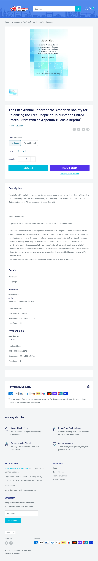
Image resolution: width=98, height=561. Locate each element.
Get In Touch (58, 472)
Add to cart (28, 168)
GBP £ (8, 532)
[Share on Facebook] (74, 129)
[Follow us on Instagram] (11, 543)
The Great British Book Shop (16, 468)
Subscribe (12, 520)
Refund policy (59, 479)
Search (56, 468)
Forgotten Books (15, 126)
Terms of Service (60, 476)
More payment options (69, 173)
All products (16, 22)
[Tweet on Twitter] (83, 129)
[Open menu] (6, 9)
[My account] (86, 9)
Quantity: (12, 159)
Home (7, 22)
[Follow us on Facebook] (6, 543)
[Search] (78, 8)
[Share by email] (88, 129)
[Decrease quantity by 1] (20, 159)
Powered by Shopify (12, 553)
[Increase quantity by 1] (32, 159)
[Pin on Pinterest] (78, 129)
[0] (91, 8)
